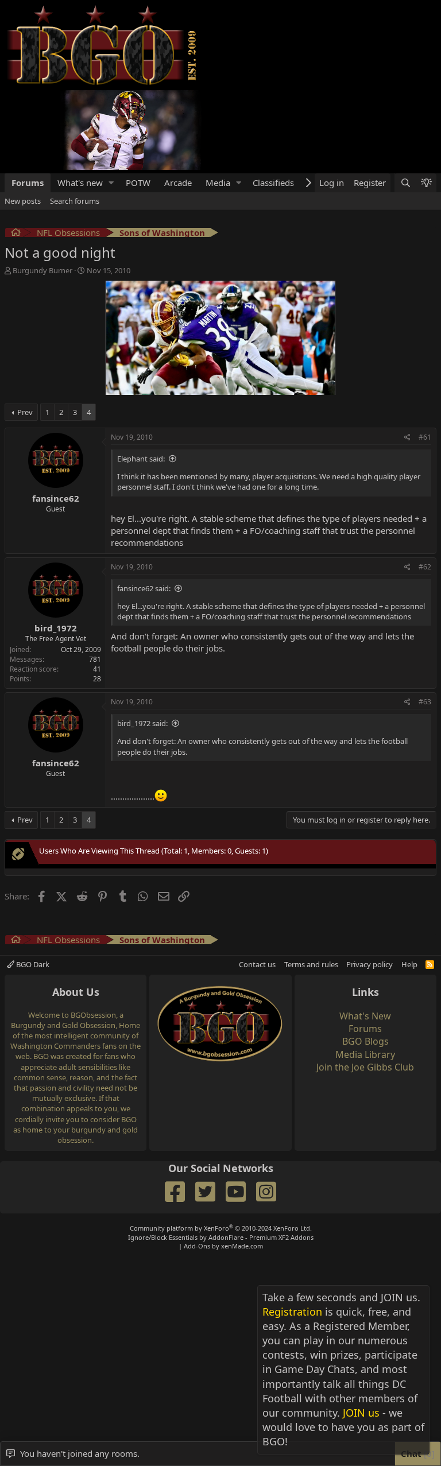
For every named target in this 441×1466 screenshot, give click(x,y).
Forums (27, 182)
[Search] (404, 182)
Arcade (178, 182)
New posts (23, 201)
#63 (425, 702)
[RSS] (429, 964)
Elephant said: (141, 458)
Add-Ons (197, 1246)
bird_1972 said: (142, 723)
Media (218, 182)
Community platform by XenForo (221, 1228)
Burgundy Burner (42, 270)
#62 (425, 567)
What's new (80, 182)
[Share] (407, 437)
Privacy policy (369, 964)
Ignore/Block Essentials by (221, 1237)
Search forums (74, 201)
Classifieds (273, 182)
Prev (25, 412)
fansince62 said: (144, 588)
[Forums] (16, 234)
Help (409, 964)
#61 (425, 437)
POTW (138, 182)
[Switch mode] (426, 182)
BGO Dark (31, 964)
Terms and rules (311, 964)
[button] (111, 182)
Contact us (257, 964)
